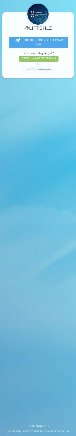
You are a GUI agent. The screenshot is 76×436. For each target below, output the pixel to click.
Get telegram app (39, 69)
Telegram (38, 426)
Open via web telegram (39, 58)
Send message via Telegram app (42, 42)
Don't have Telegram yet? (38, 53)
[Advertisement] (38, 249)
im (49, 426)
